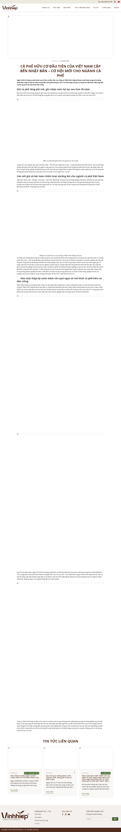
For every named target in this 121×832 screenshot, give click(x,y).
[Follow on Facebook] (63, 814)
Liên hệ (116, 7)
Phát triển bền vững (82, 7)
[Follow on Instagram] (66, 814)
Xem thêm (14, 790)
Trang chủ (46, 7)
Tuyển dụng (106, 7)
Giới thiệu (56, 7)
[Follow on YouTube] (69, 814)
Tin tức (96, 7)
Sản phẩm (66, 7)
